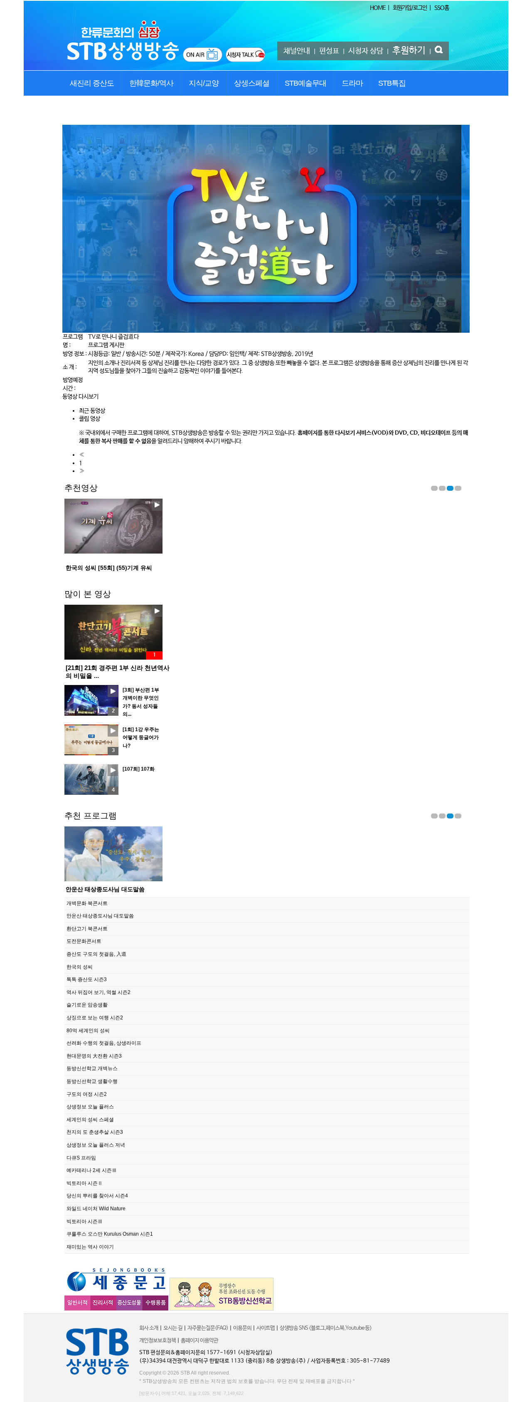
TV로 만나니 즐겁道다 (113, 337)
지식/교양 (204, 83)
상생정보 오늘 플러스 (90, 1107)
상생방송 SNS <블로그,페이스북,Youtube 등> (326, 1328)
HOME (377, 8)
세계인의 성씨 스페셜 (90, 1120)
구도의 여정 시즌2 (86, 1094)
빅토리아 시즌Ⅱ (84, 1183)
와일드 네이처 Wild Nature (96, 1209)
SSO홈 (441, 8)
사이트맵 (265, 1328)
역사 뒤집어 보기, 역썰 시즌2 (98, 992)
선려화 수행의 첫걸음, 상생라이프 (103, 1043)
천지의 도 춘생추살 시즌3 (94, 1132)
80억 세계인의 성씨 (88, 1031)
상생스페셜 (251, 83)
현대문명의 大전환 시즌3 (94, 1056)
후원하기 (409, 50)
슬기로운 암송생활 (87, 1005)
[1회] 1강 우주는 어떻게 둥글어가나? (141, 738)
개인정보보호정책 (157, 1341)
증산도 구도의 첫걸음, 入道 (96, 954)
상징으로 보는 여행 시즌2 (94, 1018)
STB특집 (392, 83)
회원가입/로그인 (410, 8)
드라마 (352, 83)
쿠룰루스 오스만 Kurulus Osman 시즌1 (109, 1234)
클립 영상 (89, 418)
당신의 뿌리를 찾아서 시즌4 (97, 1196)
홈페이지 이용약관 (199, 1341)
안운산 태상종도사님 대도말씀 (100, 916)
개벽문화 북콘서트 (87, 903)
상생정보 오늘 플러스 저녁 (95, 1145)
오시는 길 (172, 1328)
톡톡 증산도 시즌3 (86, 979)
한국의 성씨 (79, 967)
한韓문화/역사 (151, 83)
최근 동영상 (92, 411)
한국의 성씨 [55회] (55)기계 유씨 (109, 567)
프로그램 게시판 (106, 345)
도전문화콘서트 (83, 941)
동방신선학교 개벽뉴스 (92, 1068)
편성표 (329, 51)
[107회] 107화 (139, 769)
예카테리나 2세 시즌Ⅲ (91, 1170)
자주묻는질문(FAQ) (207, 1328)
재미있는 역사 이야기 (90, 1247)
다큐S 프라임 (81, 1158)
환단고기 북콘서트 (90, 889)
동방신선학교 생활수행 (92, 1081)
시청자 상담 (365, 51)
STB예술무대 (305, 83)
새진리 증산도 (92, 83)
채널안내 (296, 51)
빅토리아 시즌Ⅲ (84, 1221)
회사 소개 (148, 1328)
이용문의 (242, 1328)
